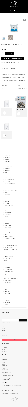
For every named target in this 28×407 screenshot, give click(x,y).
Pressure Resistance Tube (10, 197)
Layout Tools (7, 208)
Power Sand (8, 62)
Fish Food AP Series (9, 247)
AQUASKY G (7, 267)
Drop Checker (7, 300)
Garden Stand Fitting (9, 271)
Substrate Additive (8, 295)
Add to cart (10, 53)
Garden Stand (7, 161)
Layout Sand (7, 291)
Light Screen (7, 274)
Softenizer (7, 304)
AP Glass (6, 243)
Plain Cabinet (7, 168)
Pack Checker (7, 302)
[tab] (5, 68)
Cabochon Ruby (8, 177)
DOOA (4, 199)
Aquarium (7, 201)
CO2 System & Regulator (10, 183)
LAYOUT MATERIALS (7, 260)
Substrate (7, 216)
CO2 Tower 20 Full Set (9, 186)
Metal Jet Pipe (7, 232)
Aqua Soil (6, 289)
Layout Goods (8, 254)
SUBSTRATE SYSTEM (15, 62)
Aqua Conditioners (8, 280)
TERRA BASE (7, 219)
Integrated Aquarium (9, 205)
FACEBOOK (4, 358)
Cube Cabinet (7, 155)
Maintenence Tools (9, 256)
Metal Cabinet (7, 164)
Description (5, 68)
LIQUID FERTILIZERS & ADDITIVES (10, 278)
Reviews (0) (12, 68)
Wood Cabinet (8, 170)
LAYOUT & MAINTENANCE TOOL (10, 249)
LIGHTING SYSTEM (7, 265)
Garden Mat (7, 159)
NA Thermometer (8, 166)
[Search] (24, 144)
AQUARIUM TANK (7, 153)
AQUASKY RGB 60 (8, 269)
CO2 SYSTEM (6, 172)
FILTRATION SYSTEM (7, 221)
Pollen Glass (7, 194)
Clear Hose (7, 223)
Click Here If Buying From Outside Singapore (12, 58)
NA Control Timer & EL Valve (11, 190)
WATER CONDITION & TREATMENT (11, 298)
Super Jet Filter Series (9, 236)
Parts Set (6, 192)
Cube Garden (7, 157)
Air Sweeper (7, 175)
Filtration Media (8, 225)
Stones (6, 263)
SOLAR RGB (7, 276)
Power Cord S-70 (8, 258)
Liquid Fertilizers (8, 284)
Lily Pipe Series (8, 227)
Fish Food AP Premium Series (11, 245)
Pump (6, 234)
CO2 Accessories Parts (9, 179)
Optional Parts (8, 214)
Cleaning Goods (8, 252)
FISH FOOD (5, 241)
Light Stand (7, 210)
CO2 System (7, 203)
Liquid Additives (8, 282)
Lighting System (8, 212)
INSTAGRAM (4, 359)
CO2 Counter (7, 181)
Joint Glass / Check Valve (10, 188)
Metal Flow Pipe (8, 230)
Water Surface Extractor (10, 238)
